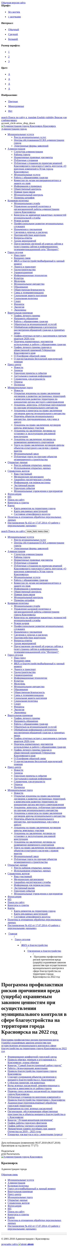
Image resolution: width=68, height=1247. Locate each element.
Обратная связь (9, 1174)
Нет (10, 111)
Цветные (13, 101)
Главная (13, 933)
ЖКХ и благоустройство (34, 945)
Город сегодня (22, 939)
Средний (13, 34)
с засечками (14, 16)
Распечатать (10, 1154)
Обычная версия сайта (13, 2)
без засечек (14, 12)
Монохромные (16, 106)
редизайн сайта (17, 1244)
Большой (13, 39)
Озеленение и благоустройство (44, 951)
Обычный (13, 29)
